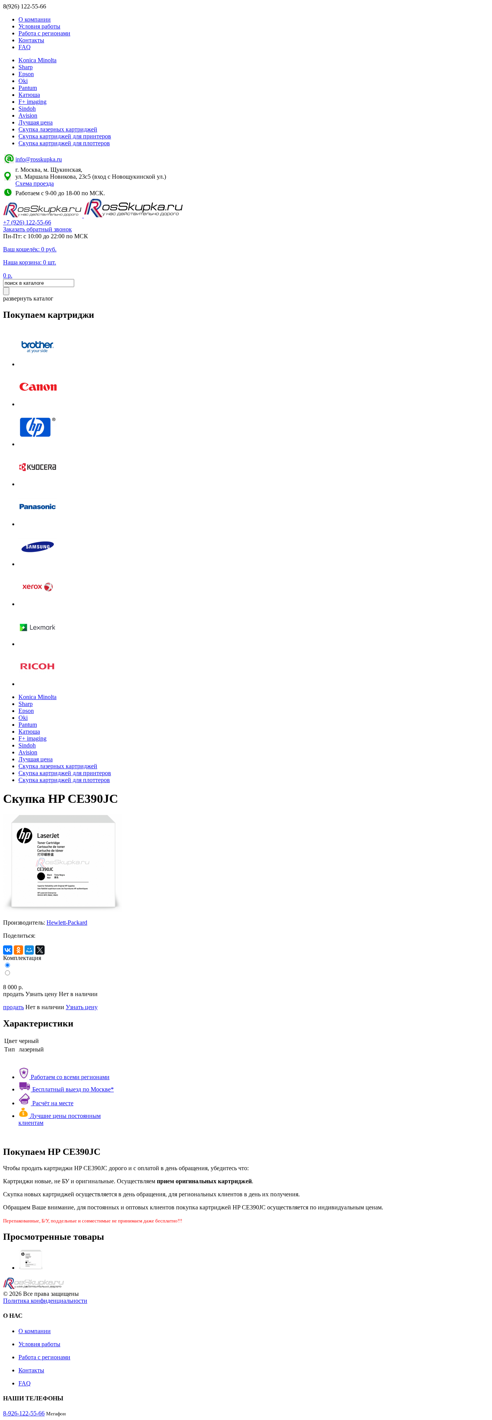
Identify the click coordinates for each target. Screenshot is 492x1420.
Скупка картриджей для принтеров (64, 136)
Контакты (31, 40)
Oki (23, 81)
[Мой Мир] (29, 950)
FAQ (24, 47)
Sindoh (27, 108)
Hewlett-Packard (67, 922)
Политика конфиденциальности (45, 1300)
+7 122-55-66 (27, 222)
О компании (34, 19)
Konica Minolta (37, 60)
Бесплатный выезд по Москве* (72, 1089)
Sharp (25, 67)
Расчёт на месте (52, 1103)
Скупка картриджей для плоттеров (64, 143)
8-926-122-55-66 (24, 1413)
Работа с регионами (44, 33)
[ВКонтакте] (7, 950)
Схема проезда (34, 183)
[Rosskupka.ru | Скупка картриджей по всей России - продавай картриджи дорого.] (43, 215)
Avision (27, 115)
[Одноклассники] (18, 950)
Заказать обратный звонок (37, 229)
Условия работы (39, 26)
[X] (40, 950)
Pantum (27, 88)
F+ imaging (32, 101)
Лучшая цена (35, 122)
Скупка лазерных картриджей (57, 129)
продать (13, 1007)
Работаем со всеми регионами (69, 1077)
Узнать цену (82, 1007)
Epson (26, 74)
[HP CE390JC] (30, 1267)
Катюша (29, 94)
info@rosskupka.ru (38, 159)
